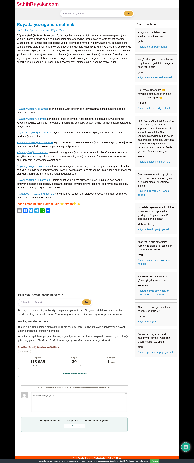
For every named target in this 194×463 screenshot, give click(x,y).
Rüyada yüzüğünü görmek (32, 118)
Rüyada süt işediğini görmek (154, 161)
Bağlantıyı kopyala (74, 426)
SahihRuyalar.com (38, 4)
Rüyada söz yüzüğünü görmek (34, 132)
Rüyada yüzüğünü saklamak (33, 166)
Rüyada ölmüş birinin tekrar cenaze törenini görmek (153, 292)
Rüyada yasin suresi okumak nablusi (154, 262)
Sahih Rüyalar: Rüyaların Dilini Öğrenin (89, 458)
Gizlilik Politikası (114, 458)
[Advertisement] (74, 86)
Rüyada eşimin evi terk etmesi (155, 77)
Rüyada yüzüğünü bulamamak (34, 180)
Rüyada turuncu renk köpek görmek (153, 193)
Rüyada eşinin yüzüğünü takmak (35, 193)
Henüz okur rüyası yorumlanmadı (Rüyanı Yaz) (40, 30)
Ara (128, 13)
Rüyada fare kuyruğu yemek (154, 229)
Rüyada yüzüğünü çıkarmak (32, 108)
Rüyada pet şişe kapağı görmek (156, 352)
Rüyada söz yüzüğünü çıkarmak (35, 142)
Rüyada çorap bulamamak (152, 46)
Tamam (155, 461)
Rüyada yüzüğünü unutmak (45, 24)
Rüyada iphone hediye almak (154, 108)
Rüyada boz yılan (147, 321)
